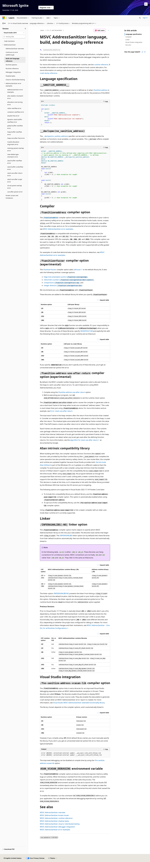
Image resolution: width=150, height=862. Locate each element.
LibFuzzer (77, 269)
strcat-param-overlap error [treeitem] (14, 187)
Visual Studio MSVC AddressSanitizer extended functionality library (78, 703)
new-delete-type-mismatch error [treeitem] (13, 155)
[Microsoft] (3, 18)
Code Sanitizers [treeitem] (9, 41)
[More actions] (108, 30)
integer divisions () (63, 285)
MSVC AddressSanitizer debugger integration (57, 827)
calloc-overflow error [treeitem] (14, 108)
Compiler (128, 37)
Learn (42, 30)
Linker (127, 40)
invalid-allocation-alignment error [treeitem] (13, 143)
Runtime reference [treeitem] (12, 68)
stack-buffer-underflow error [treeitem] (15, 168)
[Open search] (140, 18)
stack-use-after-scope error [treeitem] (14, 180)
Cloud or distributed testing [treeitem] (15, 80)
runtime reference (101, 64)
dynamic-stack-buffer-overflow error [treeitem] (14, 120)
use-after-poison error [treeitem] (15, 192)
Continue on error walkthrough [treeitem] (12, 53)
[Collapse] (25, 28)
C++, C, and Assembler (54, 30)
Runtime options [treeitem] (11, 65)
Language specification (133, 34)
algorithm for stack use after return (84, 440)
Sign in (145, 18)
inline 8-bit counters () (69, 280)
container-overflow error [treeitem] (15, 112)
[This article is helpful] (142, 52)
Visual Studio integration (133, 42)
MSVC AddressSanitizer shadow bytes (54, 821)
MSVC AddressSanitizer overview (52, 812)
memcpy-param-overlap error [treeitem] (15, 149)
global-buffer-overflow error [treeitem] (15, 127)
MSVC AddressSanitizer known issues (54, 815)
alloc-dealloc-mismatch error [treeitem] (15, 97)
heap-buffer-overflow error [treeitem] (14, 133)
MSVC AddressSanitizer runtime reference (56, 818)
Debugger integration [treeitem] (13, 72)
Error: (61, 411)
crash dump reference (48, 73)
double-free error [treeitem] (13, 116)
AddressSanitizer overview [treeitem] (15, 49)
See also (128, 45)
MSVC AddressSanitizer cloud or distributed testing (59, 824)
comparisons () (61, 283)
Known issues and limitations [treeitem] (12, 196)
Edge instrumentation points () (66, 277)
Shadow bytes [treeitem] (10, 76)
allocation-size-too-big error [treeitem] (15, 103)
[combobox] (14, 32)
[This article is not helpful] (145, 52)
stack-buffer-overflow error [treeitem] (14, 162)
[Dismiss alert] (146, 4)
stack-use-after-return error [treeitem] (14, 174)
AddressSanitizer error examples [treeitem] (15, 91)
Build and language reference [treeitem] (12, 60)
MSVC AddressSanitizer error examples (58, 229)
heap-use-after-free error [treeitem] (16, 138)
